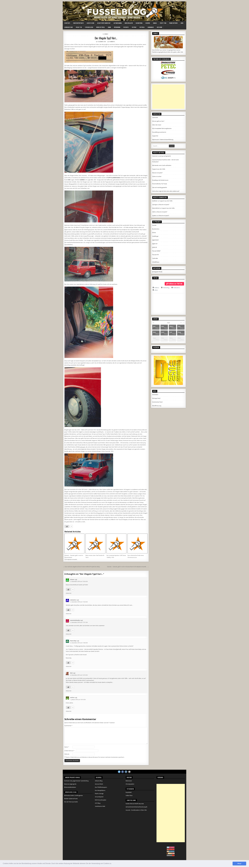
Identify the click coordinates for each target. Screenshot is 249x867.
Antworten (68, 593)
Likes (155, 290)
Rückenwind (117, 27)
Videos (156, 287)
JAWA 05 (154, 247)
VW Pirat (134, 27)
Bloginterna (139, 23)
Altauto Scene (90, 23)
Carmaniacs (151, 27)
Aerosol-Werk (99, 784)
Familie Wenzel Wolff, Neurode (135, 803)
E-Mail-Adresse (69, 751)
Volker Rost (129, 795)
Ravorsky (73, 641)
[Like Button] (66, 526)
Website (66, 754)
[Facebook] (122, 771)
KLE (71, 673)
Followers (176, 287)
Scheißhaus (155, 262)
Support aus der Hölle (158, 169)
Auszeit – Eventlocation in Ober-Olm (136, 810)
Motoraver (129, 781)
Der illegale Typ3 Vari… (106, 38)
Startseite (67, 23)
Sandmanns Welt (100, 806)
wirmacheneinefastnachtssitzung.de (136, 807)
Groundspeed (99, 797)
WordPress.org (156, 406)
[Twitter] (119, 771)
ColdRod (147, 23)
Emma (154, 232)
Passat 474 (155, 254)
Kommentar (68, 725)
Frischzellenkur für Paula (159, 184)
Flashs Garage (99, 793)
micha (72, 697)
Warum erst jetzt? (157, 173)
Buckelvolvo (155, 229)
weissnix (73, 600)
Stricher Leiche (89, 27)
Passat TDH (79, 27)
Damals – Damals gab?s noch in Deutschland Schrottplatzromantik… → (128, 567)
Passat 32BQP (156, 251)
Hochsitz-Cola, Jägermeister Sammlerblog (76, 781)
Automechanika (118, 23)
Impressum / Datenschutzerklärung (162, 139)
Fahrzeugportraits (78, 23)
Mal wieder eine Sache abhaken (161, 165)
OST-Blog (97, 803)
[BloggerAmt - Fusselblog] (170, 849)
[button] (112, 863)
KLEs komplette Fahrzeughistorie (161, 128)
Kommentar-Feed (157, 402)
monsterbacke (75, 620)
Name (66, 747)
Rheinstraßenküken (70, 787)
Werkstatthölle (100, 27)
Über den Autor (156, 125)
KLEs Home (159, 27)
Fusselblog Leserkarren (159, 132)
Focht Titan (163, 23)
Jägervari (154, 243)
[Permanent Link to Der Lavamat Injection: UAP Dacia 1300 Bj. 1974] (116, 544)
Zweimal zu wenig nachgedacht (161, 156)
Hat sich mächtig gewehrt (159, 187)
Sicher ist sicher (156, 176)
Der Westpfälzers (100, 790)
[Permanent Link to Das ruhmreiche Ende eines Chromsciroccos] (137, 544)
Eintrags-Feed (156, 398)
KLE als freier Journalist (71, 802)
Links (182, 23)
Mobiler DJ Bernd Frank (71, 798)
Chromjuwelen (130, 784)
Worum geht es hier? (158, 121)
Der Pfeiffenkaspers (101, 787)
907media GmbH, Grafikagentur (73, 795)
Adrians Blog (98, 781)
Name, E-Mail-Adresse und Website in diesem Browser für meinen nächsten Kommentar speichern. (95, 757)
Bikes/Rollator (129, 23)
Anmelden (155, 394)
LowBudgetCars (68, 27)
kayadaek (129, 792)
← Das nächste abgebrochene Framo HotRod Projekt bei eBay (81, 567)
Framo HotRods (173, 23)
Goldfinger (155, 236)
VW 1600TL (126, 27)
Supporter (155, 136)
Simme (109, 27)
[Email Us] (129, 771)
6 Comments (112, 41)
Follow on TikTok (175, 284)
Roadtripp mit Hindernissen (160, 180)
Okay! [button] (239, 863)
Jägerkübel (155, 240)
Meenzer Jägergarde (70, 784)
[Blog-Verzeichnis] (170, 847)
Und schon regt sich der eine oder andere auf (165, 191)
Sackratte (155, 258)
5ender (154, 225)
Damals (155, 23)
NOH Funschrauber (100, 800)
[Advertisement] (168, 96)
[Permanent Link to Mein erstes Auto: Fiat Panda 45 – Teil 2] (95, 544)
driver (72, 579)
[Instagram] (126, 771)
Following (165, 287)
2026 (168, 323)
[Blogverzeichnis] (170, 851)
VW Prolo (142, 27)
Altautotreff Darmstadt (104, 23)
